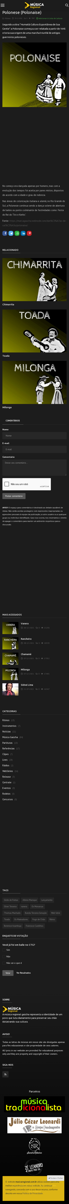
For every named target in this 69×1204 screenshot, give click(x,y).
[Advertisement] (34, 142)
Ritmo (52, 919)
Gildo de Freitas (11, 900)
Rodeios (6, 793)
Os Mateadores (21, 919)
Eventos (6, 788)
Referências (8, 748)
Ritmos (7, 18)
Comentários (13, 420)
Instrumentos (9, 725)
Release (6, 776)
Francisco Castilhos (34, 926)
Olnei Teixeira (10, 906)
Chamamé (26, 654)
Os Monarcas (37, 906)
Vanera (25, 623)
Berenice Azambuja (12, 926)
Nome (5, 429)
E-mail (5, 443)
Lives (5, 759)
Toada (5, 355)
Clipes (5, 754)
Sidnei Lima (27, 685)
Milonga (7, 407)
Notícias (6, 731)
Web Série (55, 913)
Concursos (7, 799)
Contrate (6, 782)
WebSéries (7, 771)
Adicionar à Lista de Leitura (50, 18)
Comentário (8, 456)
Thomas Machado (12, 913)
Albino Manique (30, 900)
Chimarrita (8, 304)
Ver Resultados (24, 972)
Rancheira (26, 639)
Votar (8, 973)
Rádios (5, 765)
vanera (24, 906)
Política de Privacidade (32, 1193)
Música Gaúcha (10, 737)
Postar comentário (14, 496)
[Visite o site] (34, 1104)
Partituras (7, 742)
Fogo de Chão (38, 919)
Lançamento (46, 900)
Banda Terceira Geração (36, 913)
